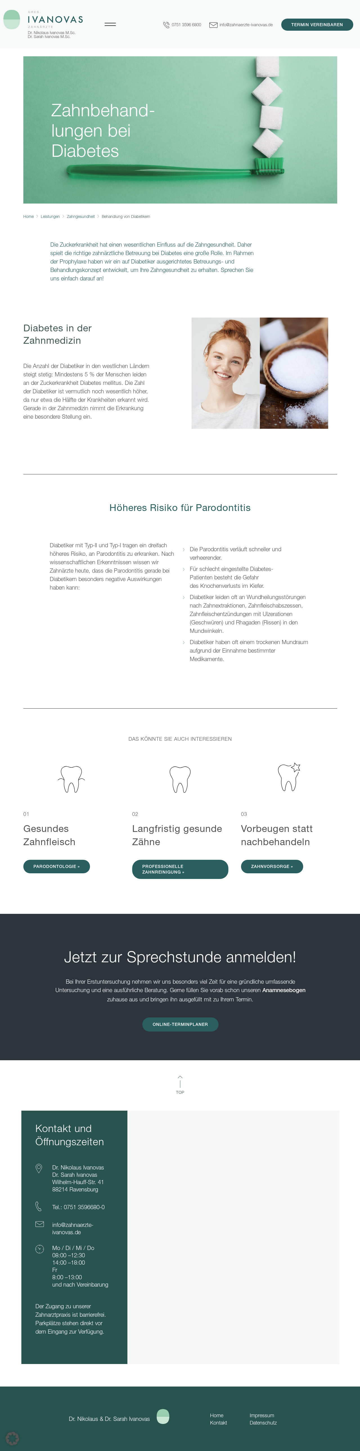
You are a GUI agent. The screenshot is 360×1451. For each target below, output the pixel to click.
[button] (12, 1438)
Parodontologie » (56, 867)
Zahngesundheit (81, 216)
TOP (180, 1092)
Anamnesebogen (283, 991)
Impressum (262, 1415)
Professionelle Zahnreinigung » (163, 870)
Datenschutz (263, 1423)
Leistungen (50, 216)
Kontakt (218, 1423)
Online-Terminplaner (180, 1025)
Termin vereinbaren (317, 25)
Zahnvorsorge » (272, 867)
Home (28, 216)
